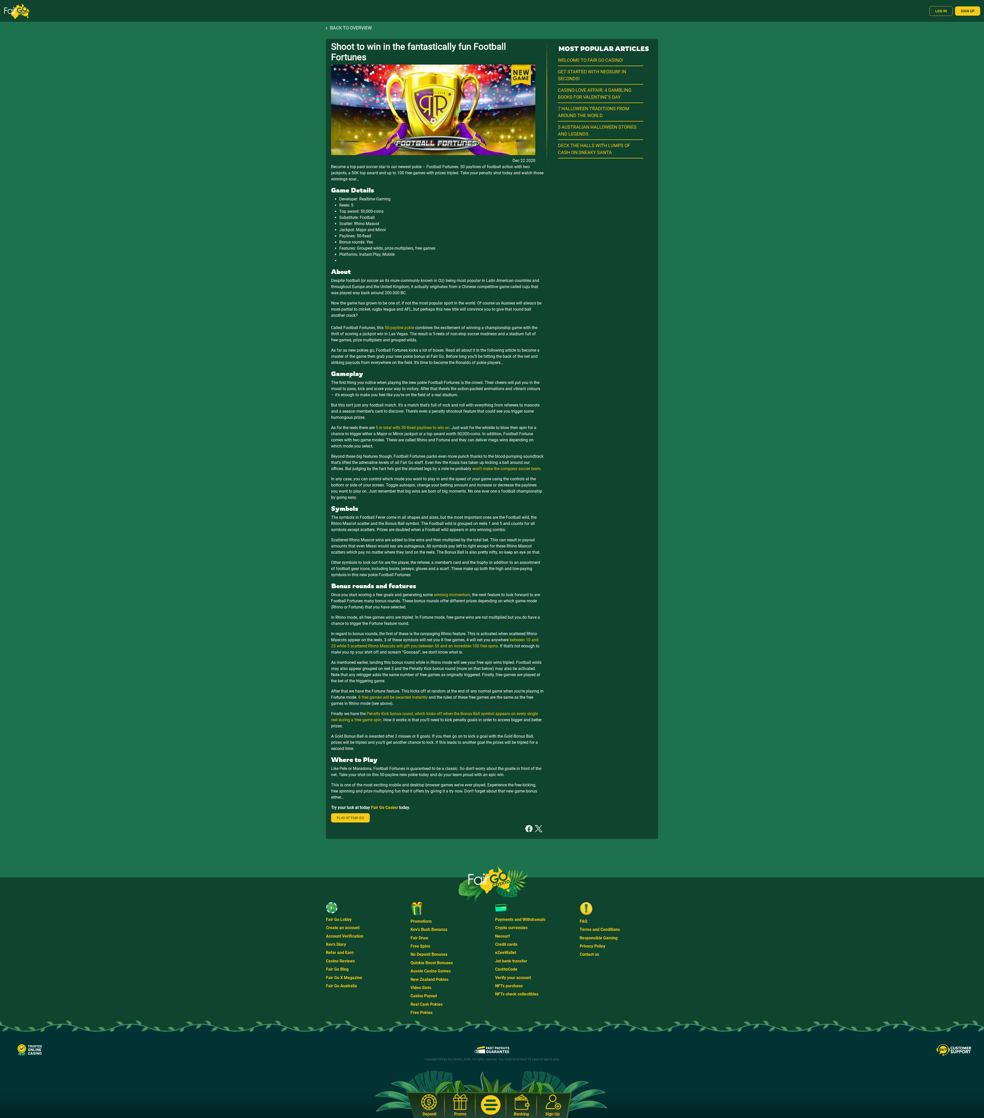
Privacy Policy (592, 946)
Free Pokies (422, 1012)
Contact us (589, 954)
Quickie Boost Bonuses (432, 962)
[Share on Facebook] (528, 828)
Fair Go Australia (341, 985)
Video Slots (421, 987)
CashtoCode (506, 969)
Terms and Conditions (600, 929)
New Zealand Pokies (429, 979)
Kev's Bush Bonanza (429, 929)
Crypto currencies (511, 927)
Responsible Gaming (599, 938)
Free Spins (420, 946)
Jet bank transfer (511, 961)
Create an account (343, 927)
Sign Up (968, 11)
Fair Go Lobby (339, 919)
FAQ (583, 921)
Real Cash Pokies (427, 1004)
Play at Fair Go (350, 818)
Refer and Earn (340, 952)
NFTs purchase (509, 985)
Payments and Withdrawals (520, 919)
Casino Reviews (340, 961)
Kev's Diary (336, 944)
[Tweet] (538, 828)
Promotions (421, 921)
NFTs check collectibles (516, 994)
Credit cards (506, 944)
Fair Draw (419, 938)
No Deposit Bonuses (429, 954)
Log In (941, 11)
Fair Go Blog (337, 969)
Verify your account (513, 977)
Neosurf (502, 936)
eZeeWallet (505, 952)
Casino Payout (424, 995)
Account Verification (344, 936)
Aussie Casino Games (431, 971)
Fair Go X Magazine (344, 977)
